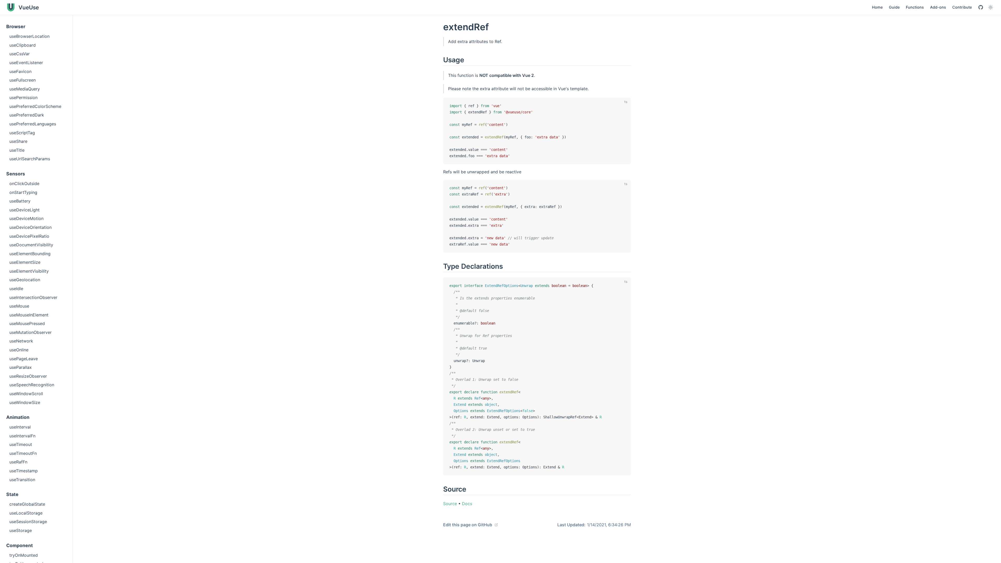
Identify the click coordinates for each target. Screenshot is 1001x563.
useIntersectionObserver (33, 297)
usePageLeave (23, 358)
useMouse (19, 306)
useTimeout (20, 444)
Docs (467, 503)
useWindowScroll (26, 393)
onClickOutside (24, 183)
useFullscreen (22, 80)
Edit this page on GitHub (468, 524)
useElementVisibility (29, 271)
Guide (894, 7)
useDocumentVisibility (31, 244)
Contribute (962, 7)
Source (450, 503)
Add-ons (938, 7)
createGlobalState (27, 504)
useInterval (20, 427)
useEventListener (26, 62)
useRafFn (18, 461)
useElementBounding (30, 253)
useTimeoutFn (23, 453)
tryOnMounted (23, 555)
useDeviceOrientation (30, 227)
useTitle (17, 150)
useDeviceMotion (26, 218)
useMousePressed (27, 323)
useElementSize (24, 262)
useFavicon (20, 71)
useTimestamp (23, 470)
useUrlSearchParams (29, 158)
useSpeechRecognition (31, 384)
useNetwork (21, 341)
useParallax (20, 367)
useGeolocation (24, 279)
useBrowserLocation (29, 36)
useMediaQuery (24, 88)
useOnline (18, 349)
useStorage (20, 530)
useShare (18, 141)
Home (877, 7)
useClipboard (22, 45)
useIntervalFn (22, 435)
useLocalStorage (25, 513)
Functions (915, 7)
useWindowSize (24, 402)
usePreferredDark (26, 115)
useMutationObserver (30, 332)
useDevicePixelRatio (29, 236)
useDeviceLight (24, 209)
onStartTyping (23, 192)
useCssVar (19, 53)
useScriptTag (22, 132)
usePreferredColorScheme (35, 106)
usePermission (23, 97)
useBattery (19, 201)
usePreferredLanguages (32, 123)
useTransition (22, 479)
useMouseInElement (28, 314)
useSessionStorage (28, 521)
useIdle (16, 288)
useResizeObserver (28, 376)
